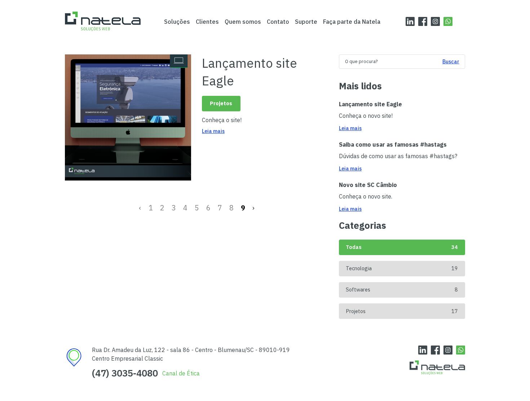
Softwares (402, 289)
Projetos (221, 103)
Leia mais (213, 131)
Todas (402, 247)
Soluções (177, 21)
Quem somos (243, 21)
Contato (278, 21)
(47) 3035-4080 (125, 373)
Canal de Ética (181, 373)
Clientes (207, 21)
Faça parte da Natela (351, 21)
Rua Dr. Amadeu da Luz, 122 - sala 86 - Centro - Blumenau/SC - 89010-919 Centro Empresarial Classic (191, 354)
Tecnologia (402, 268)
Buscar (450, 61)
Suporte (306, 21)
